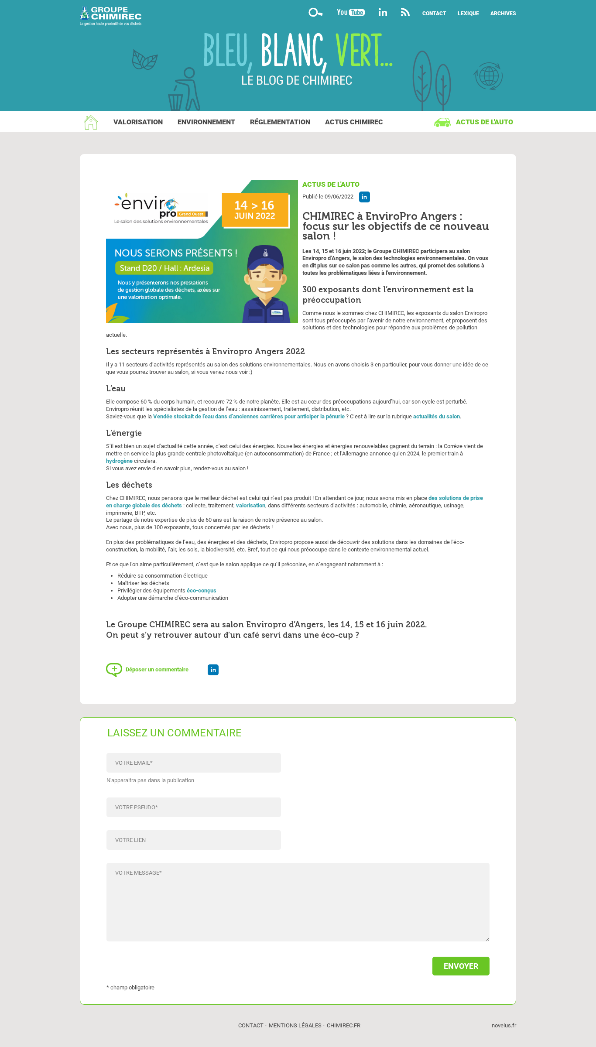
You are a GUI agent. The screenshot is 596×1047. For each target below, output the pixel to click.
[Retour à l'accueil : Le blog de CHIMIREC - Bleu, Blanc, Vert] (298, 60)
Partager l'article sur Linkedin (364, 197)
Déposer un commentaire (157, 669)
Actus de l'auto (484, 122)
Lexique (468, 13)
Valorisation (138, 122)
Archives (503, 13)
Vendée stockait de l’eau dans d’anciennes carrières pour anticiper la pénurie (249, 416)
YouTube (351, 12)
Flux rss (405, 12)
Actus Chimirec (354, 122)
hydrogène (119, 461)
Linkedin (382, 12)
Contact (434, 13)
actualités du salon (436, 416)
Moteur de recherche (315, 12)
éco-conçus (201, 590)
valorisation (250, 505)
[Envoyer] (298, 961)
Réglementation (280, 122)
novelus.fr (504, 1025)
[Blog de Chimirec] (298, 17)
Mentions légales (295, 1025)
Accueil (91, 122)
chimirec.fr (343, 1025)
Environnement (206, 122)
